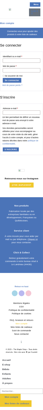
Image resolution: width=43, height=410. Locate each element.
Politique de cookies (21, 313)
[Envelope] (28, 293)
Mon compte (22, 323)
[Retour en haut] (17, 281)
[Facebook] (15, 293)
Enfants (6, 374)
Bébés (5, 369)
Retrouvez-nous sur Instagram (21, 178)
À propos (7, 383)
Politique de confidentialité (21, 310)
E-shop (6, 364)
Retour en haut (21, 286)
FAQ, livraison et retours (21, 320)
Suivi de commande (21, 330)
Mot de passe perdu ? (12, 85)
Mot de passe (14, 65)
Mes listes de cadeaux (21, 327)
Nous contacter (21, 334)
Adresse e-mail (15, 108)
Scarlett (34, 352)
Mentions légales (21, 303)
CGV (21, 307)
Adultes (6, 378)
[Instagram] (21, 293)
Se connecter (12, 80)
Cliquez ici (33, 239)
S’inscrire (11, 149)
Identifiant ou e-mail (17, 56)
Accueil (6, 360)
